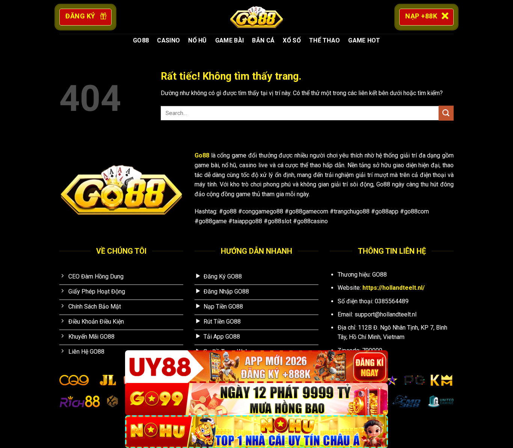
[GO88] (256, 17)
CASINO (168, 40)
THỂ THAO (324, 40)
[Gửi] (446, 113)
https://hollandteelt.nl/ (393, 287)
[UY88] (256, 366)
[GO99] (256, 399)
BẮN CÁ (263, 40)
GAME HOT (364, 40)
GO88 (141, 40)
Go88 (202, 155)
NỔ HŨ (197, 40)
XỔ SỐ (292, 40)
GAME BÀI (229, 40)
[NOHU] (256, 431)
